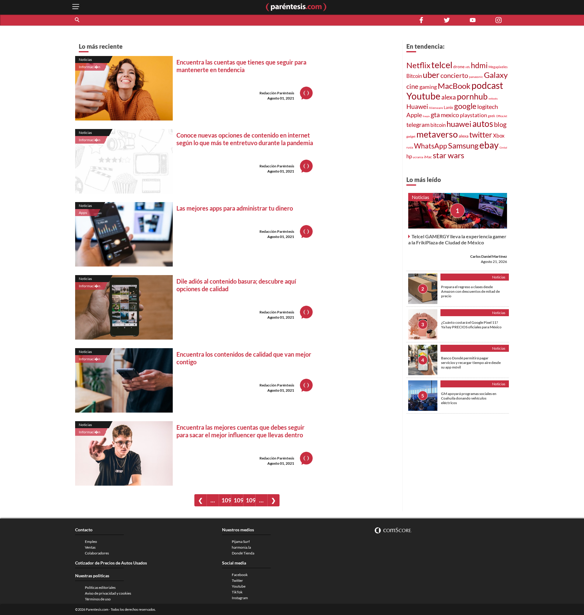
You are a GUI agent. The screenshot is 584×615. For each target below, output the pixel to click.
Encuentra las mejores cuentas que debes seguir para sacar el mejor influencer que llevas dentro (240, 431)
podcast (487, 85)
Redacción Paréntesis (276, 93)
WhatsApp (430, 146)
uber (431, 75)
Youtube (423, 96)
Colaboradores (97, 553)
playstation (473, 115)
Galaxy (496, 74)
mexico (450, 114)
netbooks (493, 98)
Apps (83, 212)
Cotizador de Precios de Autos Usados (111, 562)
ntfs (467, 67)
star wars (448, 155)
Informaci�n (89, 67)
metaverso (437, 134)
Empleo (91, 541)
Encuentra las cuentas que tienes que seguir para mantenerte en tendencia (241, 65)
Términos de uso (98, 599)
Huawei (417, 106)
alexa (448, 97)
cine (412, 86)
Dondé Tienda (243, 553)
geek (491, 116)
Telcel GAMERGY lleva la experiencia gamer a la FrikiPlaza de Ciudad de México (457, 239)
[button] (77, 20)
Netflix (418, 65)
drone (458, 66)
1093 (238, 500)
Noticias (85, 59)
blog (500, 124)
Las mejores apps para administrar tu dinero (234, 208)
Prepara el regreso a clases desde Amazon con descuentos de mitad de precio (470, 291)
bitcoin (438, 125)
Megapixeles (498, 67)
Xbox (499, 135)
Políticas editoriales (100, 587)
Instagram (240, 598)
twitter (480, 134)
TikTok (237, 592)
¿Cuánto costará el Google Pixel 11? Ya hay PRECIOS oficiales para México (471, 324)
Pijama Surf (241, 541)
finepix (426, 116)
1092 (226, 500)
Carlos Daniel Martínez (488, 256)
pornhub (472, 96)
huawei (459, 124)
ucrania (418, 157)
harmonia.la (241, 547)
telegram (417, 124)
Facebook (240, 574)
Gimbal (503, 147)
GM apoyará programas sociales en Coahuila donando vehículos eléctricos (468, 398)
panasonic (476, 77)
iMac (428, 157)
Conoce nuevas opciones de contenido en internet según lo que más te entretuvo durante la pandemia (244, 138)
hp (409, 156)
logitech (487, 106)
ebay (489, 144)
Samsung (463, 145)
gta (435, 114)
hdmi (479, 65)
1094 (250, 500)
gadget (410, 136)
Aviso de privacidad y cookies (108, 593)
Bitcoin (414, 76)
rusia (409, 147)
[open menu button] (75, 7)
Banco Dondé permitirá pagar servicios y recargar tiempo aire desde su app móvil (471, 362)
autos (482, 124)
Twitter (237, 580)
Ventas (90, 547)
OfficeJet (501, 116)
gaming (428, 87)
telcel (441, 65)
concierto (454, 75)
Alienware (436, 108)
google (465, 105)
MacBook (454, 86)
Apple (414, 114)
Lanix (448, 107)
